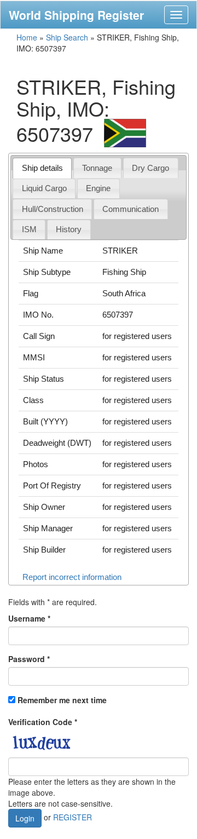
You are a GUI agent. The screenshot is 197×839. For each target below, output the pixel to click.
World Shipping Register (76, 15)
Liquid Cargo (44, 188)
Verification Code (42, 721)
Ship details (42, 168)
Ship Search (67, 37)
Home (26, 37)
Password (29, 658)
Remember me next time (62, 699)
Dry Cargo (150, 168)
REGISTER (72, 817)
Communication (130, 209)
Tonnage (97, 168)
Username (29, 618)
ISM (29, 229)
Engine (98, 188)
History (69, 229)
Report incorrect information (71, 577)
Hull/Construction (52, 209)
